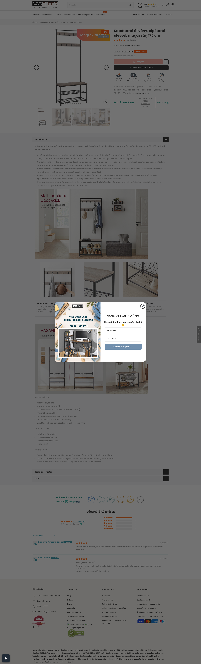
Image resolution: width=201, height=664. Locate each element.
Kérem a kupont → (123, 346)
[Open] (6, 658)
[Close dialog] (142, 306)
